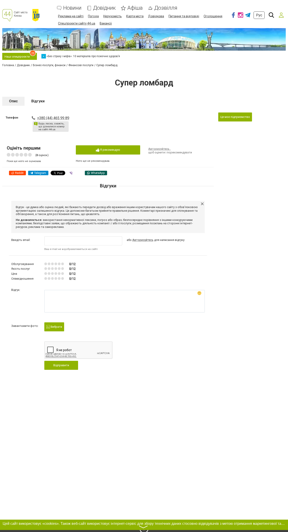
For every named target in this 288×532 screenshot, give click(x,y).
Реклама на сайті (70, 16)
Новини (72, 8)
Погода (93, 16)
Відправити (61, 365)
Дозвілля (165, 8)
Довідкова (156, 16)
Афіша (135, 8)
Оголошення (213, 16)
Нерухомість (112, 16)
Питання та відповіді (184, 16)
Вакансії (106, 23)
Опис (13, 101)
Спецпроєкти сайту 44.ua (76, 23)
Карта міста (135, 16)
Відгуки (38, 101)
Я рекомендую (109, 149)
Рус (259, 15)
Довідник (104, 8)
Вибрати (56, 326)
